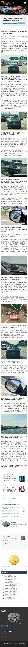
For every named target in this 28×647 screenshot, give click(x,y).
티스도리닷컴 (6, 537)
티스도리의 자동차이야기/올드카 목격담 (10, 23)
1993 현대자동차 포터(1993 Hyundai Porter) (10, 511)
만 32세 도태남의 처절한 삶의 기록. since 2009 (10, 539)
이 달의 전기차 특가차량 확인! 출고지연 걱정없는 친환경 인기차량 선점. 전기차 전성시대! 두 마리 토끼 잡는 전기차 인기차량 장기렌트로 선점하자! (9, 490)
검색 (25, 566)
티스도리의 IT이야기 (10, 578)
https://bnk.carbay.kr (8, 485)
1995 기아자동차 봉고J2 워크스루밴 (9, 510)
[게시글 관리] (8, 499)
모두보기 (7, 575)
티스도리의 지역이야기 (11, 594)
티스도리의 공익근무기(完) (11, 584)
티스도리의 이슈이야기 (11, 590)
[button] (2, 10)
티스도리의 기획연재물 (11, 585)
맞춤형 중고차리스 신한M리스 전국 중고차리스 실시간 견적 (9, 476)
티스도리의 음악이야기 (11, 591)
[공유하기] (6, 499)
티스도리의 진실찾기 (10, 582)
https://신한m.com (7, 474)
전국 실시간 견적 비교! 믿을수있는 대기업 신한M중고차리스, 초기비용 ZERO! (9, 479)
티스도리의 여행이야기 (11, 588)
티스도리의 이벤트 (10, 576)
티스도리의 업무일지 (10, 579)
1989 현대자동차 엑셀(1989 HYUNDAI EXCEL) (14, 20)
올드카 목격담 (13, 504)
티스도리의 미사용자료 (11, 587)
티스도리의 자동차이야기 (6, 504)
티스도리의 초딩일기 (10, 599)
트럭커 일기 (10, 581)
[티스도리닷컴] (7, 3)
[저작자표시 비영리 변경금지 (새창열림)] (18, 498)
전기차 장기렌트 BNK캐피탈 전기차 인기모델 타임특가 (9, 487)
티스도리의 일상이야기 (11, 593)
